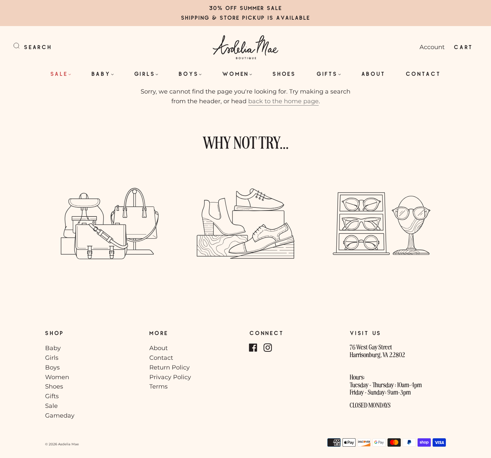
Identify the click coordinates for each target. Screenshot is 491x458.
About (373, 74)
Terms (158, 386)
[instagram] (267, 347)
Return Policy (169, 367)
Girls (144, 74)
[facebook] (253, 347)
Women (235, 74)
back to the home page (283, 101)
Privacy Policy (170, 377)
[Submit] (20, 45)
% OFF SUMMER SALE (249, 8)
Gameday (59, 415)
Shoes (284, 74)
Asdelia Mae (68, 444)
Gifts (327, 74)
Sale (59, 74)
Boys (188, 74)
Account (432, 47)
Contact (423, 74)
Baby (101, 74)
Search (38, 47)
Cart (463, 47)
